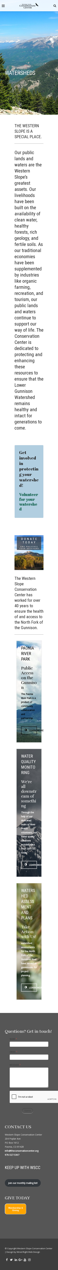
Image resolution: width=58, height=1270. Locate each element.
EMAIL (13, 1052)
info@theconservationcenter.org (22, 1150)
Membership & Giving (15, 1209)
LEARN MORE (32, 730)
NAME (13, 1039)
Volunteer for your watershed (28, 502)
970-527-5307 (12, 1154)
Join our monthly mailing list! (23, 1182)
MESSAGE (15, 1065)
